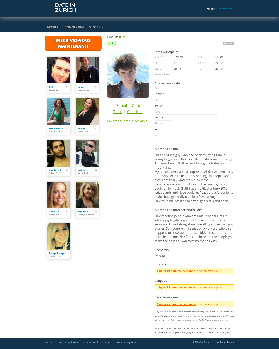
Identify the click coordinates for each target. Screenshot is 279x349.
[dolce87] (87, 111)
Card (136, 105)
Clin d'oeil (135, 111)
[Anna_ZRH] (58, 195)
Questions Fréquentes (125, 342)
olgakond (83, 211)
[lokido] (87, 153)
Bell (51, 86)
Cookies (106, 342)
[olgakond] (87, 195)
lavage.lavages (57, 253)
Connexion (226, 8)
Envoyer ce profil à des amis (127, 121)
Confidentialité (90, 342)
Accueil (53, 27)
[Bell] (58, 70)
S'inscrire (97, 27)
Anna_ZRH (55, 211)
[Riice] (128, 74)
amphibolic (55, 170)
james (81, 86)
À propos (49, 342)
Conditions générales (68, 342)
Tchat (117, 111)
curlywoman (56, 128)
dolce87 (82, 128)
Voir (111, 43)
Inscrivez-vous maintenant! (73, 43)
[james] (87, 70)
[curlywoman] (58, 111)
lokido (81, 170)
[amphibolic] (58, 153)
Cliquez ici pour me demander (176, 271)
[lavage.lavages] (58, 236)
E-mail (121, 105)
